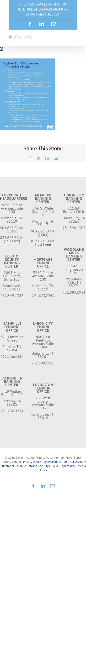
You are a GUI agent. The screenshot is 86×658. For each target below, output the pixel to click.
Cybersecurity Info (55, 462)
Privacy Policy (32, 462)
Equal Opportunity (63, 466)
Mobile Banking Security (32, 466)
